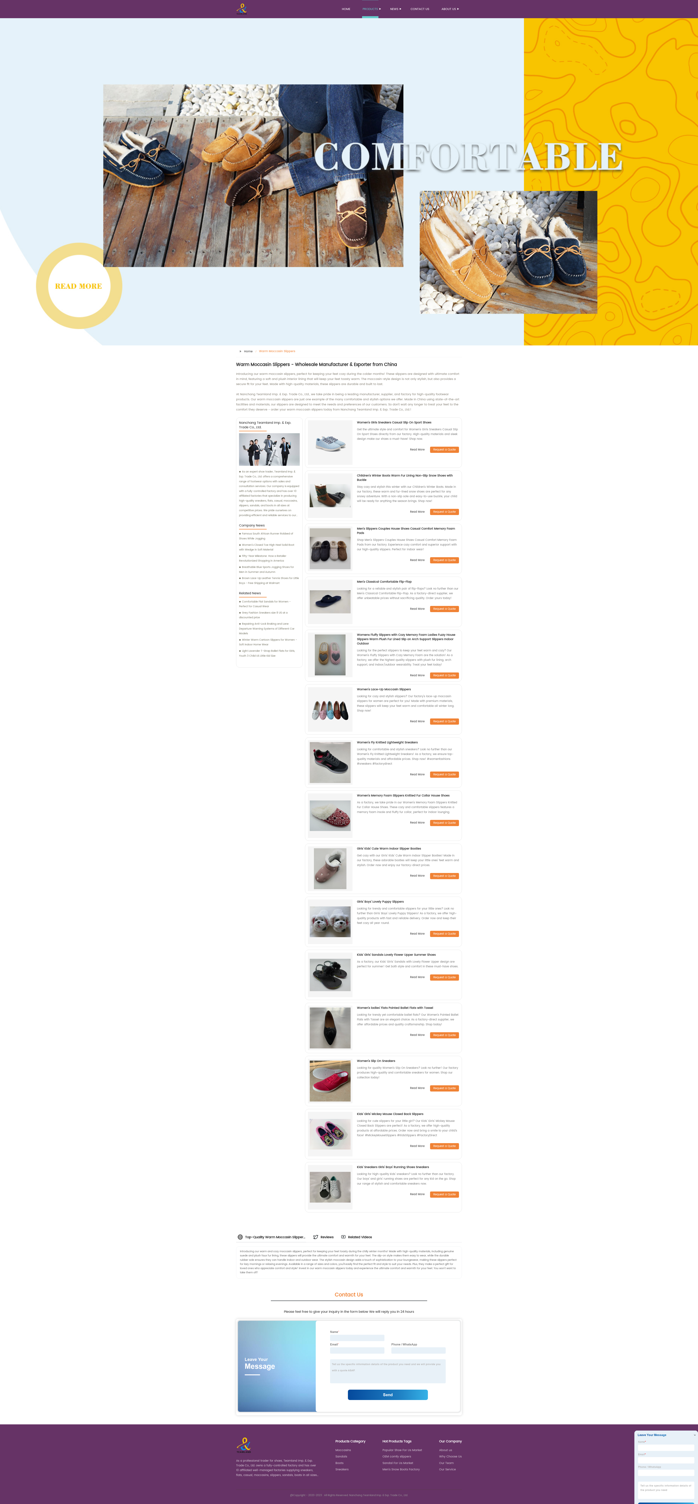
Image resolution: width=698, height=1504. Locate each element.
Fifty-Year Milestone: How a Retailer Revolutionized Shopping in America (262, 558)
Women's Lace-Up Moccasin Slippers (384, 689)
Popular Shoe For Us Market (402, 1450)
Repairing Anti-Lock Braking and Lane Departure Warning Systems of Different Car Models (266, 629)
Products (370, 9)
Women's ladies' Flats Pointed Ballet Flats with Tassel (395, 1008)
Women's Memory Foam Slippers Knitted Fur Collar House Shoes (403, 795)
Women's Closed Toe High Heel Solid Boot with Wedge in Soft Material (266, 547)
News (394, 9)
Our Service (447, 1469)
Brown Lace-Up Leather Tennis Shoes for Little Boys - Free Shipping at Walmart (269, 580)
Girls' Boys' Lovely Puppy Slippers (380, 901)
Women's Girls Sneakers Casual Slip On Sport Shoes (394, 422)
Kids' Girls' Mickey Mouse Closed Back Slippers (390, 1114)
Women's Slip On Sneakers (376, 1061)
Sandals (341, 1456)
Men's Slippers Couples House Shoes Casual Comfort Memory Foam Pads (406, 530)
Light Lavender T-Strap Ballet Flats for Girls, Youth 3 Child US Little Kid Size (267, 653)
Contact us (420, 9)
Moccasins (343, 1450)
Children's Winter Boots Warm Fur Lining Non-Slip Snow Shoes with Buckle (405, 477)
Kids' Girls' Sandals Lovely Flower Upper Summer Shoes (396, 954)
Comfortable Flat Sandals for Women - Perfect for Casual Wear (265, 604)
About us (449, 9)
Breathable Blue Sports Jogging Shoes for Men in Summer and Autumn (266, 569)
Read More (417, 450)
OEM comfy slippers (396, 1456)
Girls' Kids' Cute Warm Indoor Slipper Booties (389, 848)
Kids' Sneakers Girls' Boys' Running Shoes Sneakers (393, 1167)
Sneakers (342, 1469)
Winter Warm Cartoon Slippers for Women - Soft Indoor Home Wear (268, 642)
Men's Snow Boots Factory (401, 1469)
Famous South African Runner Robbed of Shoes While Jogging (266, 536)
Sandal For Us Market (397, 1463)
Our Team (446, 1463)
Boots (340, 1463)
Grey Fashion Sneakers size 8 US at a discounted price (263, 615)
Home (346, 9)
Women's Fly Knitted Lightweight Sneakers (387, 742)
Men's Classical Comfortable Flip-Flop (384, 581)
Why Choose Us (450, 1456)
